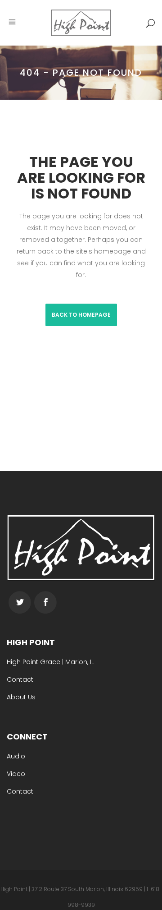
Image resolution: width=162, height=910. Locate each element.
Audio (16, 756)
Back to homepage (81, 315)
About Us (21, 697)
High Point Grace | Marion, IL (50, 661)
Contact (20, 679)
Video (16, 773)
